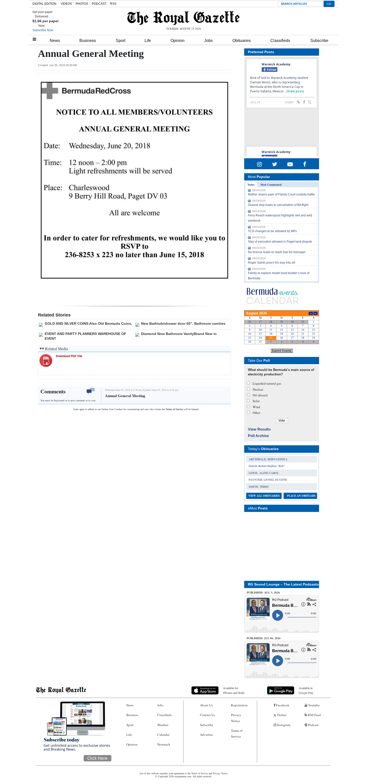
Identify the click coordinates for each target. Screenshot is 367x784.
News (55, 40)
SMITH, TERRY (259, 486)
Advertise (206, 734)
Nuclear (258, 389)
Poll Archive (258, 436)
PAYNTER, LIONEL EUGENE (268, 479)
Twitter (281, 715)
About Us (206, 705)
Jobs (208, 40)
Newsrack (163, 744)
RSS (113, 3)
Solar (256, 401)
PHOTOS (82, 3)
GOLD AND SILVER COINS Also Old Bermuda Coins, (88, 323)
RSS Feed (314, 715)
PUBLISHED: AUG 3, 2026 (263, 593)
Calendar (163, 734)
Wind (256, 407)
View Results (259, 429)
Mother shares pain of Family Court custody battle (281, 194)
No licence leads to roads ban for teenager (277, 252)
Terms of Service (174, 409)
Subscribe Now (42, 30)
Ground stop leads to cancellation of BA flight (278, 205)
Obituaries (241, 40)
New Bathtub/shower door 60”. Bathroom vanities (183, 323)
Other (256, 412)
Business (87, 40)
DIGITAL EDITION (44, 3)
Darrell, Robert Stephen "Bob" (267, 466)
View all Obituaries (264, 496)
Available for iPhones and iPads (234, 690)
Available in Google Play (306, 690)
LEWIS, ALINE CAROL (264, 473)
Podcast (313, 725)
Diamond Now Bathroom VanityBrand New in (179, 334)
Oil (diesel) (260, 395)
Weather (162, 725)
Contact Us (207, 715)
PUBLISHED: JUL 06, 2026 (264, 638)
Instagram (283, 725)
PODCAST (99, 3)
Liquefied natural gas (267, 383)
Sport (120, 40)
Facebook (282, 705)
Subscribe (319, 40)
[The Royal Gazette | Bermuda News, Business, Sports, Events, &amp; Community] (183, 18)
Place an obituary (301, 496)
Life (148, 40)
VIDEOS (66, 3)
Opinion (177, 40)
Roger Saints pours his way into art (271, 262)
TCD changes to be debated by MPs (272, 231)
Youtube (313, 705)
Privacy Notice (236, 718)
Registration (239, 705)
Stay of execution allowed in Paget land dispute (280, 241)
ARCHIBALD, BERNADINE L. (268, 459)
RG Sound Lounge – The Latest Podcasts (283, 584)
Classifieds (280, 40)
